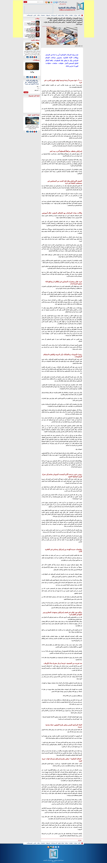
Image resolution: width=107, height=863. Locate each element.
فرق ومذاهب (29, 15)
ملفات (38, 15)
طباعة (54, 26)
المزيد (27, 57)
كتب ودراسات (54, 15)
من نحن (53, 859)
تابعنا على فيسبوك (34, 96)
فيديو (34, 115)
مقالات (37, 18)
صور (29, 115)
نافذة (79, 15)
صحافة (66, 15)
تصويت (26, 92)
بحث (25, 2)
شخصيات (43, 15)
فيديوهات (48, 15)
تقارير (34, 15)
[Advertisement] (18, 18)
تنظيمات (71, 15)
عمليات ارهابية (61, 15)
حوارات (75, 15)
